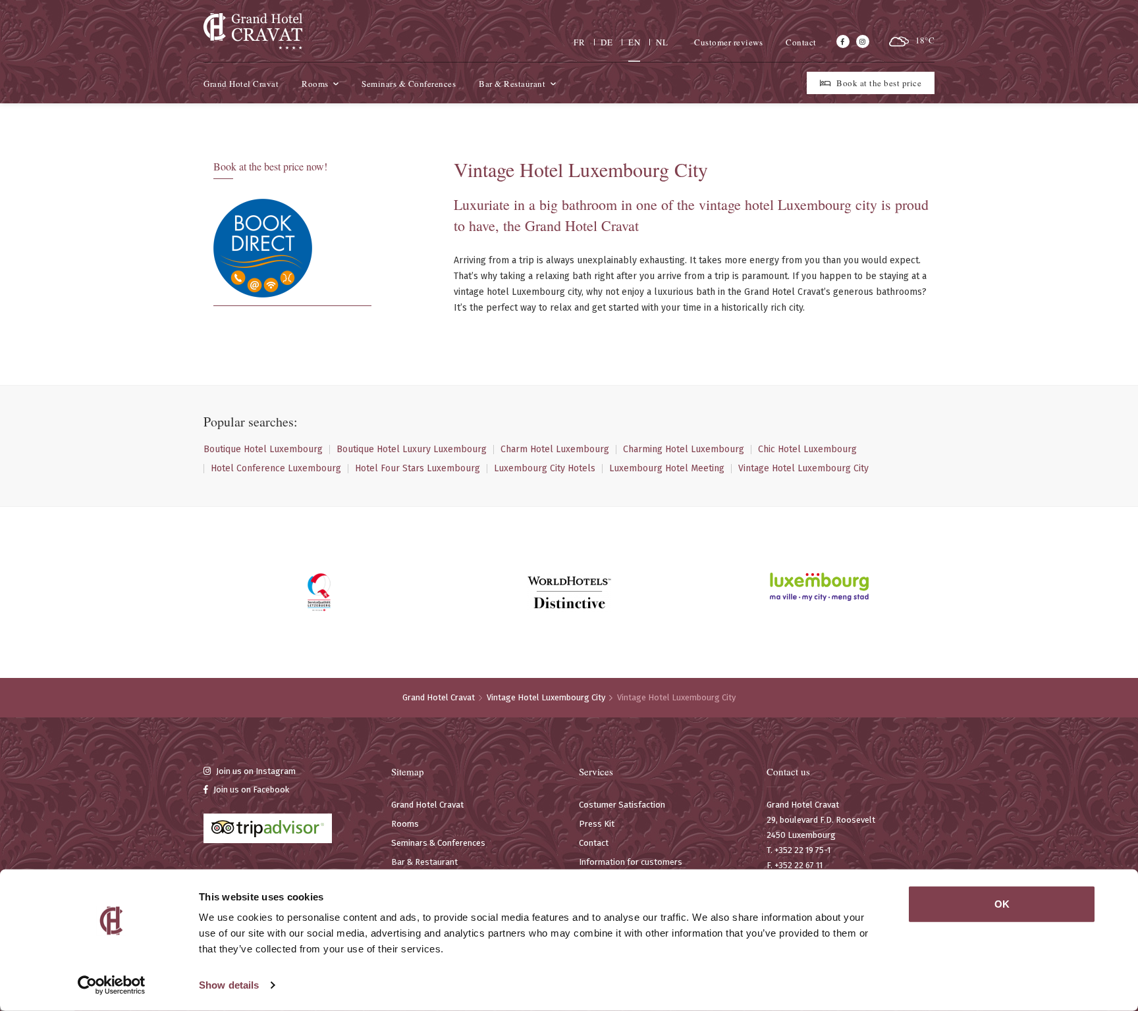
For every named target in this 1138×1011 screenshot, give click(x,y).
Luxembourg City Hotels (544, 468)
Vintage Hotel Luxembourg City (803, 468)
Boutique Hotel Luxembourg (263, 449)
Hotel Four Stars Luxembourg (417, 468)
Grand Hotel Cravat (438, 697)
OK (1002, 904)
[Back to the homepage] (252, 31)
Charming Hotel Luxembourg (683, 449)
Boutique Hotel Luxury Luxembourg (412, 449)
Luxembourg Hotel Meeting (666, 468)
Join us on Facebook (250, 789)
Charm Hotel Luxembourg (555, 449)
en (634, 42)
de (606, 42)
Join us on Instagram (255, 771)
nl (662, 42)
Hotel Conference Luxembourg (276, 468)
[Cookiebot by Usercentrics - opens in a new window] (111, 985)
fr (579, 42)
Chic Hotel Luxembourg (807, 449)
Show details (229, 985)
